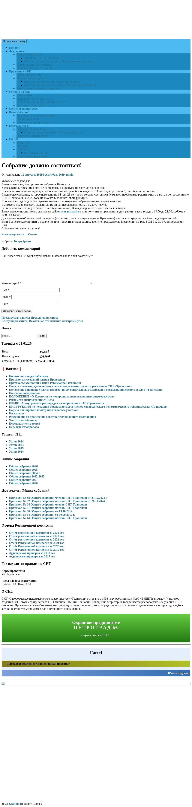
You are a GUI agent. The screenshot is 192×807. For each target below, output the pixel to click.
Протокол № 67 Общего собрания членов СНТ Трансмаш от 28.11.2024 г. (58, 501)
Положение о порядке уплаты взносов (42, 102)
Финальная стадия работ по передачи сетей (53, 132)
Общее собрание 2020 (23, 483)
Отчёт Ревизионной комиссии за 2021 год (36, 542)
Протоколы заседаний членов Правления (52, 81)
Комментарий (11, 283)
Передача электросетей (32, 135)
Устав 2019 (16, 448)
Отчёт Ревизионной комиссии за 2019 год (36, 549)
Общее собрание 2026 (23, 108)
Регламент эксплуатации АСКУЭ (31, 399)
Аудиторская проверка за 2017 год (32, 556)
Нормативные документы (34, 64)
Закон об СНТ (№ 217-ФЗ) (41, 57)
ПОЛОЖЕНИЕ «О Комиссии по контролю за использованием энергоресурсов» (62, 396)
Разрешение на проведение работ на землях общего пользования (52, 416)
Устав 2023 (16, 444)
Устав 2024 (16, 441)
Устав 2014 (16, 451)
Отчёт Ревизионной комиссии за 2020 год (36, 546)
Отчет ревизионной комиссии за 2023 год (36, 536)
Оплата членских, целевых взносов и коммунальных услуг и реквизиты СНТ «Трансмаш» (70, 386)
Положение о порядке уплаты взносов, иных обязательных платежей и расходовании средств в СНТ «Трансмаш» (86, 389)
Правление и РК (20, 71)
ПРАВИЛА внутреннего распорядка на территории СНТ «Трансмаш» (56, 403)
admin (69, 174)
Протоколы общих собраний (35, 68)
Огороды (22, 146)
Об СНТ (14, 139)
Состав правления (29, 74)
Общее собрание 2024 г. (24, 473)
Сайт (5, 303)
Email (6, 296)
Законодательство (28, 54)
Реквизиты (16, 413)
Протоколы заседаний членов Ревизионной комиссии (60, 85)
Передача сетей (19, 125)
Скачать (32, 234)
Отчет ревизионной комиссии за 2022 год (36, 539)
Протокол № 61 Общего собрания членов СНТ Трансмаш (48, 507)
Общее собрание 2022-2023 (27, 476)
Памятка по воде (27, 118)
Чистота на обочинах (23, 420)
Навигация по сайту (14, 41)
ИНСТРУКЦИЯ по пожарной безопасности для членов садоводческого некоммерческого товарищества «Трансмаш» (88, 406)
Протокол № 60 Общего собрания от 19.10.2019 (40, 511)
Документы (17, 51)
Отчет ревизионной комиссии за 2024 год (36, 532)
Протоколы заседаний (31, 78)
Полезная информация (31, 156)
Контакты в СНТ (36, 152)
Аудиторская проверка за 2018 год (32, 553)
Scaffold (14, 803)
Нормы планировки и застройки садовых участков (58, 61)
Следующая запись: (42, 321)
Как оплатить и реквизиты (34, 105)
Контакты (23, 149)
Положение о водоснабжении (36, 115)
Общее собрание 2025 (23, 469)
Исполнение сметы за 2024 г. (35, 98)
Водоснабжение (19, 112)
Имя (5, 290)
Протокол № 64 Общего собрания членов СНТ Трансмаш (48, 504)
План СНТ (23, 142)
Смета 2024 (24, 95)
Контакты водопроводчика (34, 122)
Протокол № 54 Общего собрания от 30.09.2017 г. (42, 514)
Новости (14, 47)
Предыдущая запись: (30, 317)
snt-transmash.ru (70, 211)
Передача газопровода (31, 129)
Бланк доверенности (13, 234)
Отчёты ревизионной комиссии (37, 88)
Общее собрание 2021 (23, 479)
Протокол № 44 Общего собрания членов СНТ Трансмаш (48, 518)
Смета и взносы (20, 91)
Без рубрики (22, 241)
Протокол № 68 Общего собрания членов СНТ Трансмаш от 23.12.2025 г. (58, 497)
